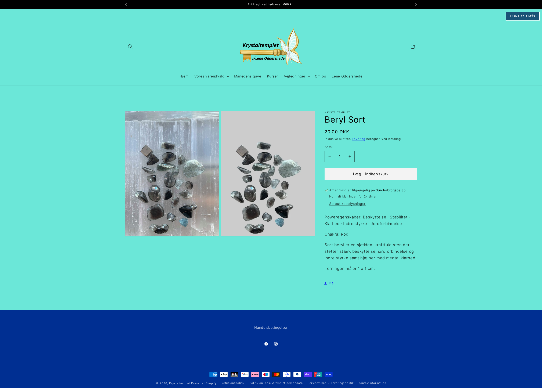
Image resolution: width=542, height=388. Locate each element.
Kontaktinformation (372, 383)
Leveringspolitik (342, 383)
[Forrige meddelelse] (126, 4)
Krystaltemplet (179, 383)
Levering (358, 139)
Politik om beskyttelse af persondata (276, 383)
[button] (130, 46)
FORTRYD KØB (522, 16)
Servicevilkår (317, 383)
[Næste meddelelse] (416, 4)
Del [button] (332, 283)
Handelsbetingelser (271, 327)
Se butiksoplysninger (347, 204)
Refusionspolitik (233, 383)
